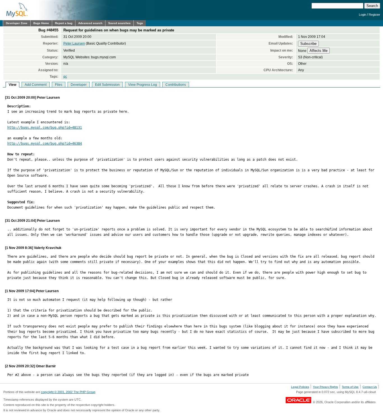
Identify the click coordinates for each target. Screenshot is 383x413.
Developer (79, 85)
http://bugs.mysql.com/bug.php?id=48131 (44, 128)
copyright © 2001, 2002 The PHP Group (68, 392)
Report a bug (63, 23)
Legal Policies (300, 386)
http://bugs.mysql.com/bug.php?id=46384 (44, 144)
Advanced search (90, 23)
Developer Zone (16, 23)
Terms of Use (350, 386)
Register (374, 14)
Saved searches (119, 23)
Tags (140, 23)
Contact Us (370, 386)
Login (362, 14)
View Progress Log (142, 85)
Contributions (175, 85)
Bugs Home (41, 23)
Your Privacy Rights (325, 386)
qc (65, 77)
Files (58, 85)
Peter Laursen (74, 43)
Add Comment (36, 85)
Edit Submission (107, 85)
